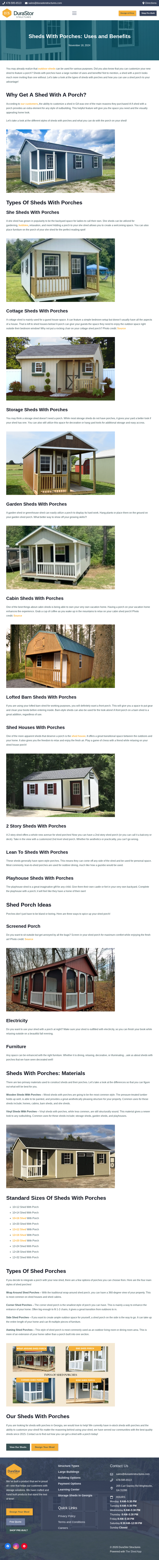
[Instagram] (16, 1546)
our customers (29, 103)
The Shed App (133, 1551)
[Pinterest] (24, 1546)
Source (121, 328)
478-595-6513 (124, 1480)
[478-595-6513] (113, 1480)
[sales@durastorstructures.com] (113, 1474)
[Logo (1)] (18, 13)
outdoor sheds (46, 68)
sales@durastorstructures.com (133, 1474)
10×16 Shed (19, 1218)
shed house (79, 736)
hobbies (23, 225)
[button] (74, 13)
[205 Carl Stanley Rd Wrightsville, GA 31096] (113, 1488)
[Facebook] (8, 1546)
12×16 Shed (19, 1235)
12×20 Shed (19, 1240)
